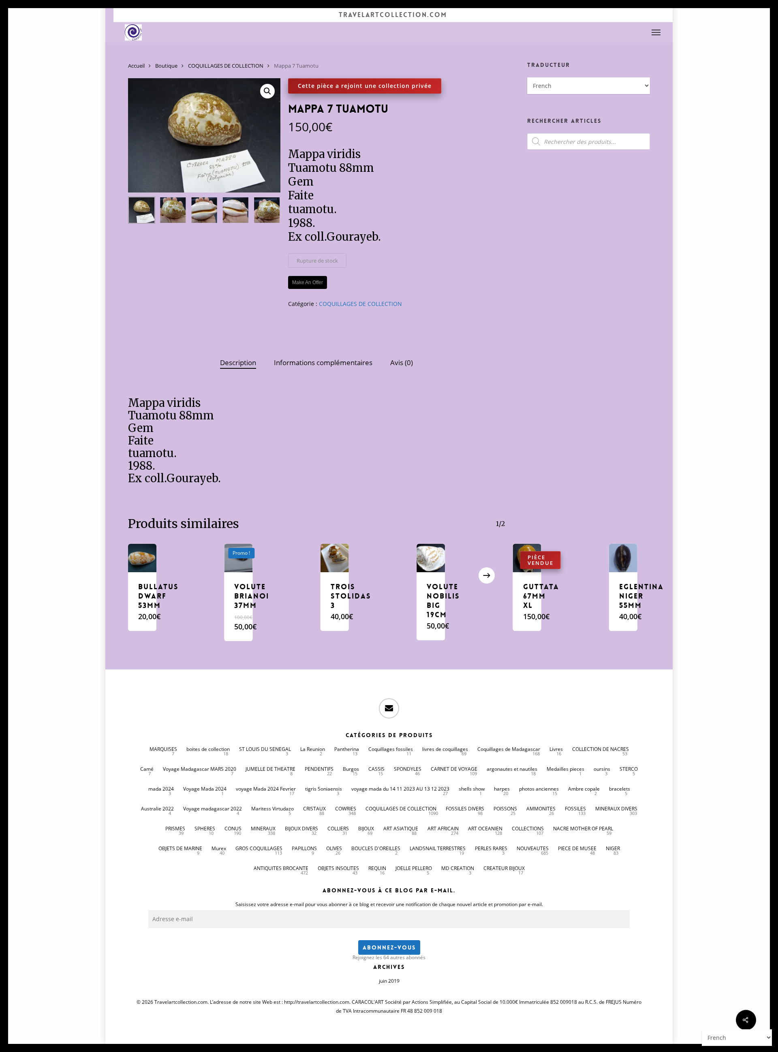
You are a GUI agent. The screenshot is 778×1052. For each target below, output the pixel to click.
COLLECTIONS (528, 828)
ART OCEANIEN (485, 828)
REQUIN (377, 868)
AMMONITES (541, 808)
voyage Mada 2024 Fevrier (266, 788)
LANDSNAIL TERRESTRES (438, 848)
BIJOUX (366, 828)
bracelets (619, 788)
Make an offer (307, 282)
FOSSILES (575, 808)
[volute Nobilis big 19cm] (431, 558)
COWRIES (345, 808)
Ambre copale (584, 788)
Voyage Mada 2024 (205, 788)
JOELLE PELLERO (413, 868)
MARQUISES (163, 749)
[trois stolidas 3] (335, 558)
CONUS (233, 828)
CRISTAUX (314, 808)
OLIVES (334, 848)
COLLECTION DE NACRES (600, 749)
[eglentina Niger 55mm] (623, 558)
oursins (602, 768)
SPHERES (204, 828)
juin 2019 (389, 980)
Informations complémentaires (323, 362)
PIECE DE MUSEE (577, 848)
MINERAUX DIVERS (616, 808)
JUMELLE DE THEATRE (270, 768)
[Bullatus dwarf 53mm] (142, 558)
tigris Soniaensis (323, 788)
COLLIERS (338, 828)
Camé (147, 768)
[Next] (267, 210)
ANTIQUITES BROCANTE (281, 868)
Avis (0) (401, 362)
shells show (472, 788)
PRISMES (175, 828)
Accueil (136, 65)
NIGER (613, 848)
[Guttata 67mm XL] (527, 558)
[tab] (238, 362)
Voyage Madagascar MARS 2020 (199, 768)
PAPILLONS (304, 848)
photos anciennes (539, 788)
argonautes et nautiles (512, 768)
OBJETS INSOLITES (338, 868)
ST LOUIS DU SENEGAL (265, 749)
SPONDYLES (407, 768)
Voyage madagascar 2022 (212, 808)
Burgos (351, 768)
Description (238, 362)
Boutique (166, 65)
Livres (556, 749)
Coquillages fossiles (390, 749)
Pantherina (346, 749)
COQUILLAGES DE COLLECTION (225, 65)
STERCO (629, 768)
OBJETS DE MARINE (180, 848)
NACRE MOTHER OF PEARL (583, 828)
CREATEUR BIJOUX (504, 868)
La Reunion (312, 749)
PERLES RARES (491, 848)
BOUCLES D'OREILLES (375, 848)
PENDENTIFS (319, 768)
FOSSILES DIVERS (465, 808)
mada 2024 (161, 788)
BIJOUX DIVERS (301, 828)
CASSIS (376, 768)
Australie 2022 (157, 808)
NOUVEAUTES (533, 848)
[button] (656, 32)
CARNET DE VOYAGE (454, 768)
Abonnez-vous (389, 947)
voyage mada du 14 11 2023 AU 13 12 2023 (400, 788)
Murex (219, 848)
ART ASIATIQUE (400, 828)
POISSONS (505, 808)
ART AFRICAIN (443, 828)
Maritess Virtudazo (272, 808)
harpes (502, 788)
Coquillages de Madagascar (508, 749)
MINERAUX (263, 828)
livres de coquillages (445, 749)
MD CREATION (457, 868)
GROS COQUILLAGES (258, 848)
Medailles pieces (565, 768)
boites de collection (208, 749)
